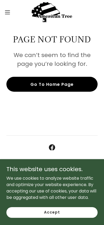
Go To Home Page (52, 84)
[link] (51, 12)
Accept (52, 212)
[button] (9, 12)
